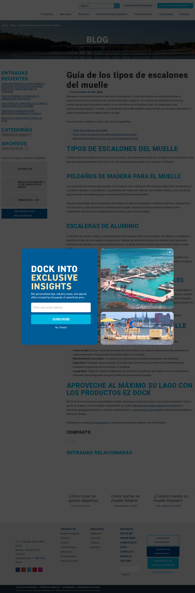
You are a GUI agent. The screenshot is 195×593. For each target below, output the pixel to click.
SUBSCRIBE (61, 319)
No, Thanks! (61, 327)
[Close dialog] (170, 252)
